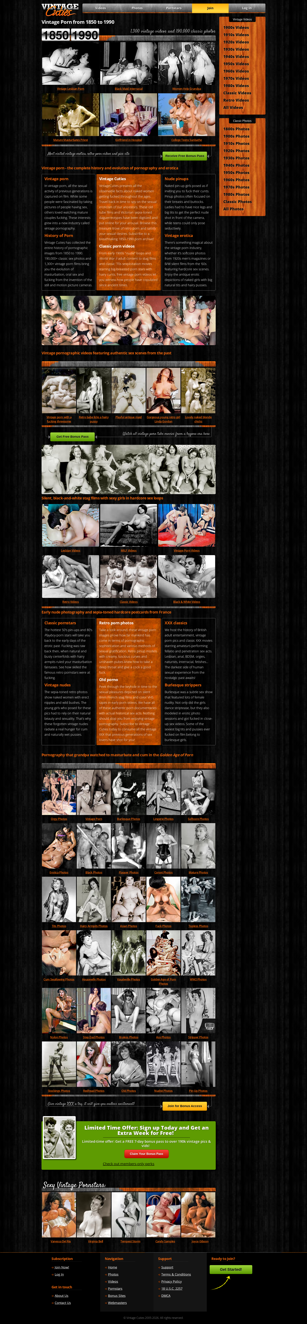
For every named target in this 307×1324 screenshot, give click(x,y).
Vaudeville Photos (128, 979)
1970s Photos (236, 187)
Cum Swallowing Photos (59, 979)
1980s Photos (236, 194)
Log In (247, 8)
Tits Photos (59, 926)
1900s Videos (236, 27)
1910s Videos (236, 34)
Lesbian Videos (70, 550)
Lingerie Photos (163, 819)
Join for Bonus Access (185, 1106)
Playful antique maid (128, 417)
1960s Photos (236, 179)
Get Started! (231, 1269)
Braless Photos (128, 1037)
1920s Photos (236, 150)
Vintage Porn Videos (187, 550)
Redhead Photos (93, 1091)
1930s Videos (236, 49)
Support (167, 1267)
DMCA (165, 1295)
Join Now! (62, 1267)
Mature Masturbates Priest (70, 140)
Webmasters (117, 1303)
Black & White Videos (186, 602)
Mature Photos (198, 872)
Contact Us (63, 1303)
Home (112, 1267)
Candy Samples (165, 1241)
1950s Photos (236, 172)
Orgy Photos (59, 819)
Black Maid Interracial (128, 89)
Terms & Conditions (176, 1274)
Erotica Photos (59, 872)
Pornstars (174, 8)
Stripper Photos (198, 1037)
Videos (129, 550)
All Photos (233, 208)
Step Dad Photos (93, 1037)
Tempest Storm (130, 1241)
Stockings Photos (59, 1091)
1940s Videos (236, 56)
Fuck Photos (163, 926)
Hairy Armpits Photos (94, 926)
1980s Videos (236, 85)
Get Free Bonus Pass (72, 436)
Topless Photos (198, 926)
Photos (137, 8)
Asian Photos (128, 926)
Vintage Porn (93, 819)
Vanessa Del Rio (61, 1241)
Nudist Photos (163, 1091)
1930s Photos (236, 158)
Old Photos (128, 1091)
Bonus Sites (117, 1295)
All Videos (233, 107)
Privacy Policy (171, 1281)
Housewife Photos (94, 979)
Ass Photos (163, 1037)
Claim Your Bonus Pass (146, 1154)
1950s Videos (236, 63)
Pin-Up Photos (198, 1091)
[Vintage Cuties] (60, 15)
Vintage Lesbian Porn (70, 89)
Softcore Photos (198, 819)
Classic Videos (129, 602)
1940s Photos (236, 165)
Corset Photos (163, 872)
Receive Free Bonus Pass (184, 156)
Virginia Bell (95, 1241)
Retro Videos (70, 602)
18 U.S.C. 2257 (171, 1288)
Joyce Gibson (200, 1241)
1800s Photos (236, 128)
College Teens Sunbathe (186, 140)
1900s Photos (236, 136)
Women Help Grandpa (186, 89)
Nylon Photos (59, 1037)
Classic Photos (237, 201)
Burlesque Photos (128, 819)
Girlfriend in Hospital (128, 140)
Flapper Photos (128, 872)
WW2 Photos (198, 979)
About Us (61, 1295)
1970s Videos (236, 78)
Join (210, 8)
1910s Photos (236, 143)
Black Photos (93, 872)
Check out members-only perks (128, 1163)
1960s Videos (236, 71)
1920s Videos (236, 42)
